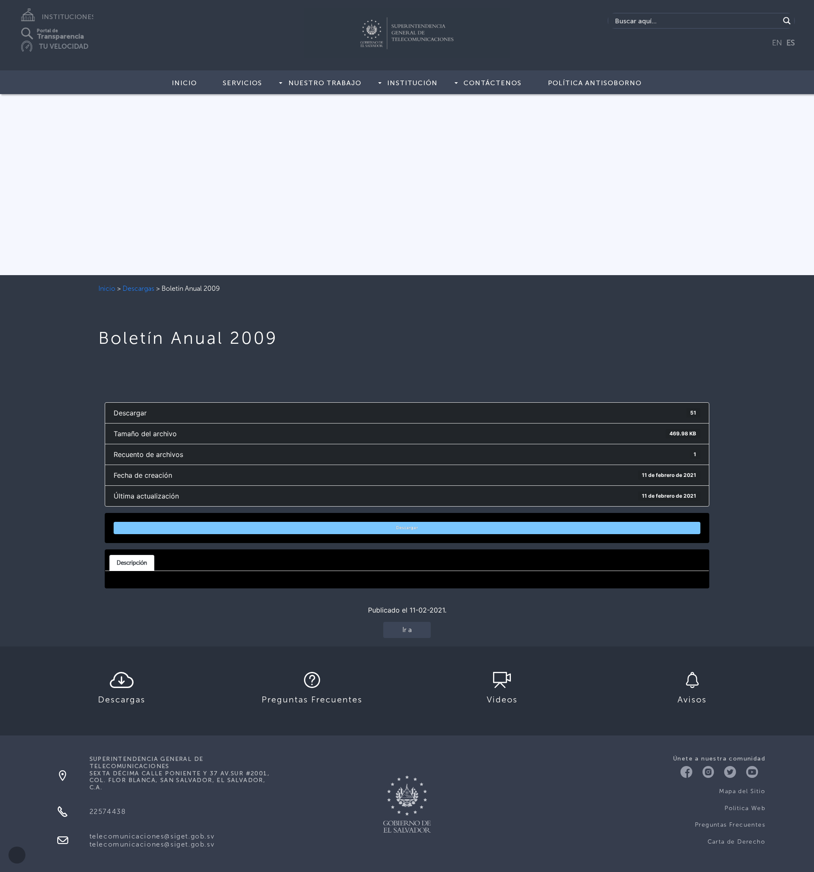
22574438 (107, 812)
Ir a (407, 630)
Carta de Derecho (736, 841)
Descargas (138, 288)
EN (777, 42)
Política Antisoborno (594, 83)
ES (790, 42)
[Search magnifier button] (787, 21)
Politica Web (745, 808)
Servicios (242, 83)
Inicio (184, 83)
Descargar (407, 527)
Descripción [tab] (132, 562)
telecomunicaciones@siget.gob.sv (152, 836)
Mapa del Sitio (742, 791)
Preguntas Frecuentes (730, 824)
